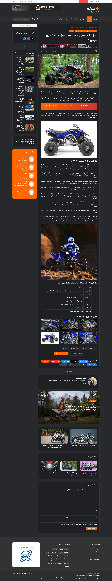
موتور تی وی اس (65, 558)
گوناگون (71, 31)
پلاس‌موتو (26, 547)
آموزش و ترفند (73, 19)
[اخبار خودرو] (69, 46)
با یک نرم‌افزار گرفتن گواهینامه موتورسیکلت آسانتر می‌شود (20, 108)
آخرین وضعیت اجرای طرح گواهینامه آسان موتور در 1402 (20, 118)
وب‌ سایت (66, 517)
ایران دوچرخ (54, 549)
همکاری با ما (27, 1)
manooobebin (24, 573)
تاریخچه (66, 19)
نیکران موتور (21, 141)
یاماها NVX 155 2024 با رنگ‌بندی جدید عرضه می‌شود (19, 60)
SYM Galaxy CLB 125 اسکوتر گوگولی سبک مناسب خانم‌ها (89, 473)
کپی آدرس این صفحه (61, 354)
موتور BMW (53, 552)
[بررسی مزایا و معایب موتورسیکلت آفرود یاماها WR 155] (29, 69)
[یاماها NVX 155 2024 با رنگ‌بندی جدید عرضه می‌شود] (29, 60)
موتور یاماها (74, 349)
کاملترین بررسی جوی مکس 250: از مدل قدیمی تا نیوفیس (69, 473)
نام (96, 510)
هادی (26, 182)
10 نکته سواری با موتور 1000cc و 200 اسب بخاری (20, 127)
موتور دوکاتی (57, 558)
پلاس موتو (96, 19)
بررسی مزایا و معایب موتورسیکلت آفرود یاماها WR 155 (19, 70)
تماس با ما (33, 1)
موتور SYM (47, 552)
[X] (83, 383)
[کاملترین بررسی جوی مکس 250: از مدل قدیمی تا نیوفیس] (68, 466)
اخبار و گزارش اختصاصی (88, 349)
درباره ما (39, 1)
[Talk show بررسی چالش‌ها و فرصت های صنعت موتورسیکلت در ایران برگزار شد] (29, 89)
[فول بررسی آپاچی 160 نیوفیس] (49, 466)
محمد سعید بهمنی (90, 51)
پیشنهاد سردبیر (79, 31)
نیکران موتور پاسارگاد (51, 563)
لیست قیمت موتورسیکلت (64, 552)
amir (26, 173)
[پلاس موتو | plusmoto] (93, 10)
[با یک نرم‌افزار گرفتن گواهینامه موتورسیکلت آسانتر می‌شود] (29, 108)
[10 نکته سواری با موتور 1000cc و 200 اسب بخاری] (29, 127)
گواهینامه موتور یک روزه (25, 143)
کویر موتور (32, 141)
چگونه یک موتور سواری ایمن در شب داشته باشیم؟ (19, 99)
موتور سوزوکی (49, 558)
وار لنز (20, 547)
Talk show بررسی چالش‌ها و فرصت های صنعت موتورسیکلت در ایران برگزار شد (19, 90)
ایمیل (95, 517)
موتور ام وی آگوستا (65, 555)
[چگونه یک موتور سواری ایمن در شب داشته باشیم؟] (29, 100)
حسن (26, 157)
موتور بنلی (50, 555)
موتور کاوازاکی (59, 560)
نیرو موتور (64, 349)
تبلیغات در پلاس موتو (18, 1)
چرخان (32, 547)
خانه (95, 27)
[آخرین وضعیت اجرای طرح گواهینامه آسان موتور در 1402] (29, 117)
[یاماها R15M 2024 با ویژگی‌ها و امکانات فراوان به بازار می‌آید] (29, 79)
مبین (26, 190)
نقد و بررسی (83, 19)
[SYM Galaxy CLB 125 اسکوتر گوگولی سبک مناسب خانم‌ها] (88, 466)
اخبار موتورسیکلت (88, 31)
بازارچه (60, 19)
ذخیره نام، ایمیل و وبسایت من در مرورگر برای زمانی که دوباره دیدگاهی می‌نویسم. (78, 524)
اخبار (90, 19)
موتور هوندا (66, 560)
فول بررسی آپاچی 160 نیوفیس (50, 472)
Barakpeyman (23, 165)
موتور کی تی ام (51, 560)
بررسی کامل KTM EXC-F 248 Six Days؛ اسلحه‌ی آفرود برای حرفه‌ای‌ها (81, 410)
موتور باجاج (56, 555)
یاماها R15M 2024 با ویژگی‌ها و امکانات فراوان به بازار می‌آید (19, 79)
